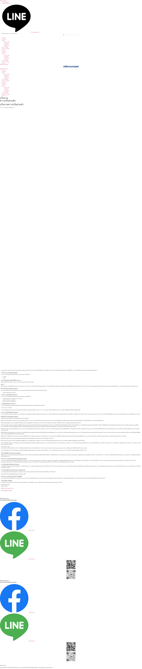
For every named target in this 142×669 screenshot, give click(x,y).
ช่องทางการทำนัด (5, 48)
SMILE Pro (6, 45)
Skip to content (3, 0)
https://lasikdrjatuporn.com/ (9, 488)
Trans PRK (6, 44)
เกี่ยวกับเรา (4, 39)
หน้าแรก (4, 37)
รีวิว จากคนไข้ (5, 47)
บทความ (4, 49)
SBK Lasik (6, 43)
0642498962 (10, 490)
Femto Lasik (6, 41)
